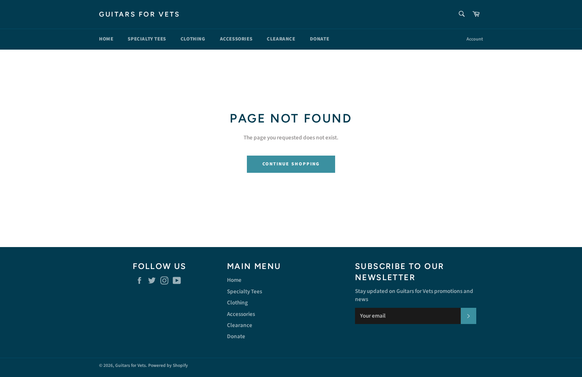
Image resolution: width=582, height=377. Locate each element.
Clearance (281, 39)
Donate (319, 39)
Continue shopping (291, 164)
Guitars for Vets (139, 14)
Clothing (193, 39)
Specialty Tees (147, 39)
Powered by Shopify (168, 365)
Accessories (236, 39)
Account (474, 39)
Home (106, 39)
